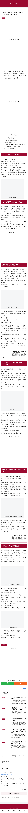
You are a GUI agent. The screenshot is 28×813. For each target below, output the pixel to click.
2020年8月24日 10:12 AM (6, 774)
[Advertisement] (14, 55)
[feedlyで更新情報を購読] (7, 683)
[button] (25, 429)
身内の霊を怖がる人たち (9, 142)
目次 (12, 135)
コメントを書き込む (14, 793)
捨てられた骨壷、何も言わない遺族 (12, 146)
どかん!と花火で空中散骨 (9, 148)
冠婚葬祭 (4, 644)
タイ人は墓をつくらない (9, 138)
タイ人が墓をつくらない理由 (10, 140)
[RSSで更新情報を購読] (20, 683)
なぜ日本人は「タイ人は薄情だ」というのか (14, 144)
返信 (25, 789)
